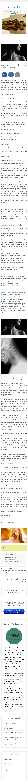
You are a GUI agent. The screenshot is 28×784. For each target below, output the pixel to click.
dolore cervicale (13, 561)
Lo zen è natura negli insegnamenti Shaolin (16, 579)
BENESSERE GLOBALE (10, 557)
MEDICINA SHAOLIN (15, 563)
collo (6, 559)
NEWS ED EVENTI (7, 774)
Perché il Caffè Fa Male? (9, 723)
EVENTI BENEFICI (7, 767)
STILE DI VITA (6, 777)
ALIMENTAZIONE (7, 759)
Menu (15, 40)
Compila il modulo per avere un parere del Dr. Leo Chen (14, 611)
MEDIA (5, 770)
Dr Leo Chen (14, 7)
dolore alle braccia (12, 559)
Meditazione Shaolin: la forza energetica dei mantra (13, 571)
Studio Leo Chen (9, 554)
